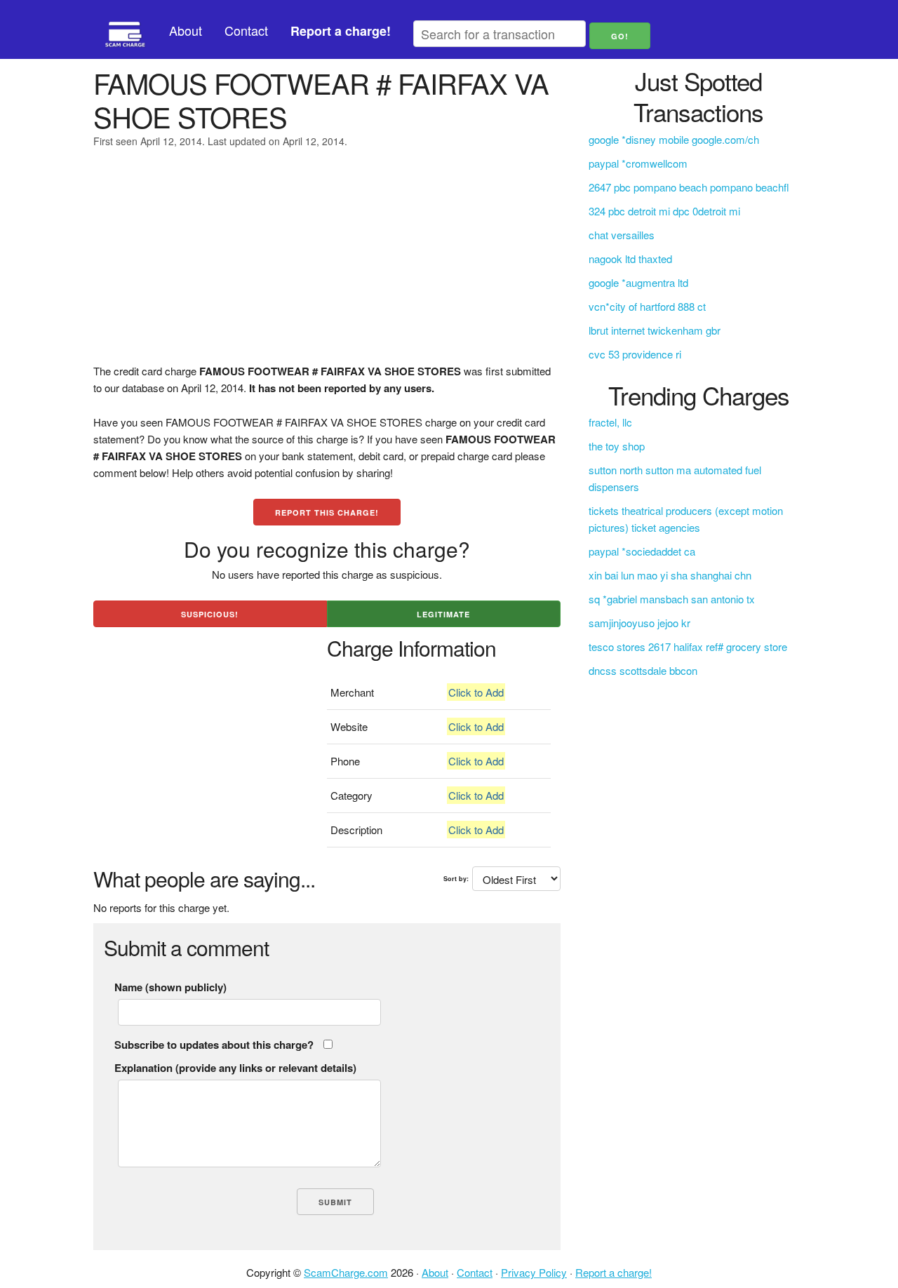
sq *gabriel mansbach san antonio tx (672, 598)
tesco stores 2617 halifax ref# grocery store (688, 646)
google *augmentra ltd (638, 282)
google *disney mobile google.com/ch (674, 139)
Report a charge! (613, 1272)
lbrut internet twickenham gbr (655, 330)
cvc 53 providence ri (635, 354)
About (185, 30)
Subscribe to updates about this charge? (214, 1044)
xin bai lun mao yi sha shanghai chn (670, 575)
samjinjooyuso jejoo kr (639, 622)
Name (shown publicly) (170, 987)
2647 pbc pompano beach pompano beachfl (689, 187)
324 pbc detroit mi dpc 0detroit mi (664, 210)
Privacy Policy (534, 1272)
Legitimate (443, 614)
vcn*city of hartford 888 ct (647, 306)
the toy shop (617, 445)
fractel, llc (610, 422)
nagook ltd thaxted (630, 258)
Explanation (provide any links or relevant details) (235, 1067)
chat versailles (622, 234)
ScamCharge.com (346, 1272)
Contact (246, 30)
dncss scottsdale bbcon (643, 670)
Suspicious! (210, 614)
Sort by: (456, 878)
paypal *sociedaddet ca (642, 551)
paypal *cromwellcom (638, 163)
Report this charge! (327, 512)
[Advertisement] (327, 264)
